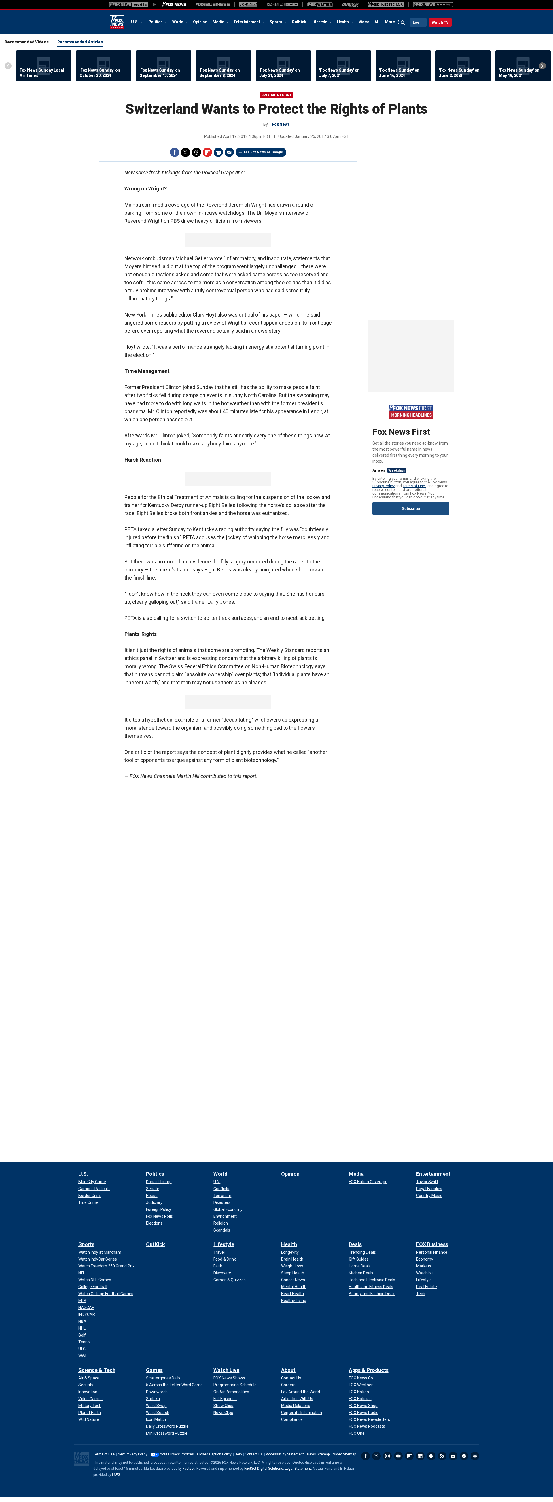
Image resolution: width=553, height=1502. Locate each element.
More (390, 22)
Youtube (398, 1456)
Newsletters (453, 1456)
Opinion (200, 22)
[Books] (433, 4)
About (288, 1370)
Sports (276, 22)
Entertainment (247, 22)
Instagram (387, 1456)
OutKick (299, 22)
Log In (418, 22)
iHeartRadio (475, 1456)
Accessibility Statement (285, 1454)
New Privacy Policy (132, 1454)
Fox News (117, 22)
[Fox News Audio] (282, 4)
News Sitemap (318, 1454)
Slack (431, 1456)
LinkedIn (420, 1456)
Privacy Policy (383, 486)
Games (154, 1370)
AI (376, 22)
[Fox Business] (213, 4)
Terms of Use (414, 486)
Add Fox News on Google (263, 152)
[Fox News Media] (174, 4)
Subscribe (411, 508)
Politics (156, 22)
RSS (442, 1456)
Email (229, 152)
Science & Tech (96, 1370)
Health (343, 22)
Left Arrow (8, 65)
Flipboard (207, 152)
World (178, 22)
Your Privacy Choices (177, 1454)
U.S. (135, 22)
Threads (196, 152)
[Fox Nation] (248, 4)
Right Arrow (542, 65)
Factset (189, 1469)
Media (219, 22)
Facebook (174, 152)
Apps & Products (369, 1370)
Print (218, 152)
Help (238, 1454)
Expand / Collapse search (403, 22)
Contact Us (254, 1454)
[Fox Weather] (320, 4)
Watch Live (226, 1370)
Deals (355, 1244)
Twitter (185, 152)
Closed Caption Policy (214, 1454)
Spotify (464, 1456)
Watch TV (440, 22)
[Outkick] (350, 5)
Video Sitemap (344, 1454)
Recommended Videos (27, 42)
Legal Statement (298, 1469)
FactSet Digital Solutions (263, 1469)
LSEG (116, 1475)
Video (364, 22)
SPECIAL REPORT (276, 95)
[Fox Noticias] (386, 4)
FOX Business (432, 1244)
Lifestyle (319, 22)
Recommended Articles (80, 42)
